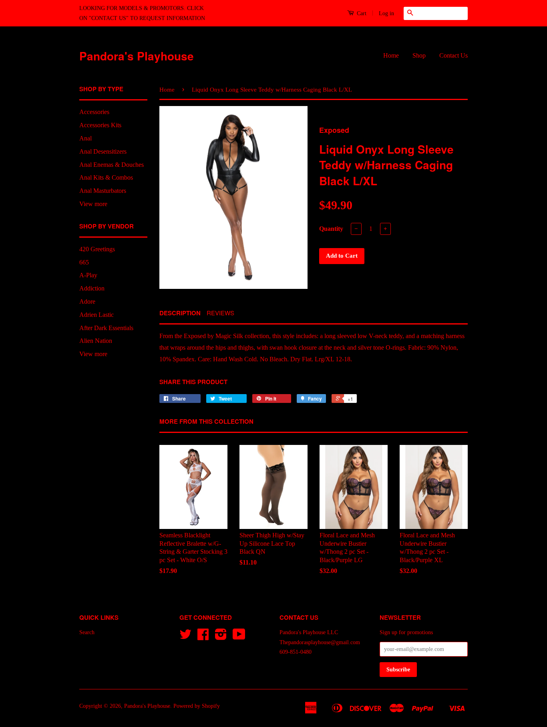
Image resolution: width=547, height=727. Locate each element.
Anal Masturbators (102, 190)
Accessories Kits (100, 125)
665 (84, 262)
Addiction (92, 288)
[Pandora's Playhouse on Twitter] (185, 637)
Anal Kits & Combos (106, 177)
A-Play (88, 275)
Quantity (331, 228)
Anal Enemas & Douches (111, 164)
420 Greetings (97, 249)
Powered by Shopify (196, 706)
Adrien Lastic (96, 314)
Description (180, 313)
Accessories (94, 111)
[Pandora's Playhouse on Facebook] (203, 637)
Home (391, 55)
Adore (87, 301)
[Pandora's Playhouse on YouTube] (239, 637)
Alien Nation (95, 340)
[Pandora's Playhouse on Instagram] (221, 637)
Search (87, 632)
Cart (360, 13)
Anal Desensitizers (103, 151)
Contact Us (453, 55)
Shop (419, 55)
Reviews (220, 312)
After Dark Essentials (106, 327)
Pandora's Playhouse (136, 56)
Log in (386, 13)
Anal (85, 138)
